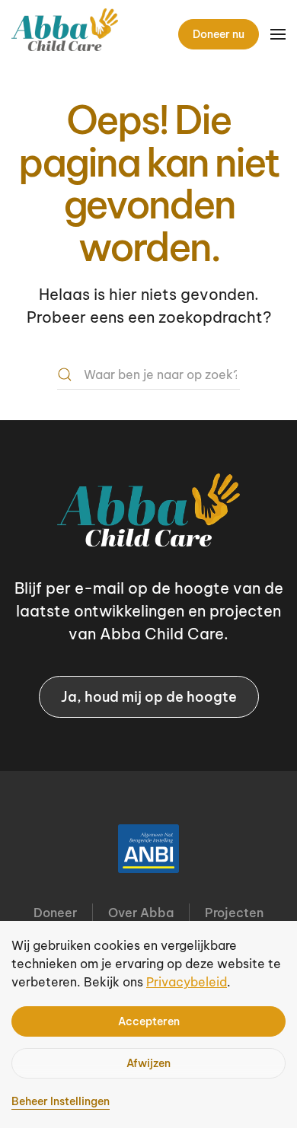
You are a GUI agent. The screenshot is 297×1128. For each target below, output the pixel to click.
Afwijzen (148, 1063)
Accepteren (149, 1021)
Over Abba (141, 912)
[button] (278, 34)
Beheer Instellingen (60, 1101)
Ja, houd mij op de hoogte (149, 697)
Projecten (234, 912)
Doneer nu (218, 34)
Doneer (55, 912)
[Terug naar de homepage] (64, 34)
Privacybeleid (186, 981)
